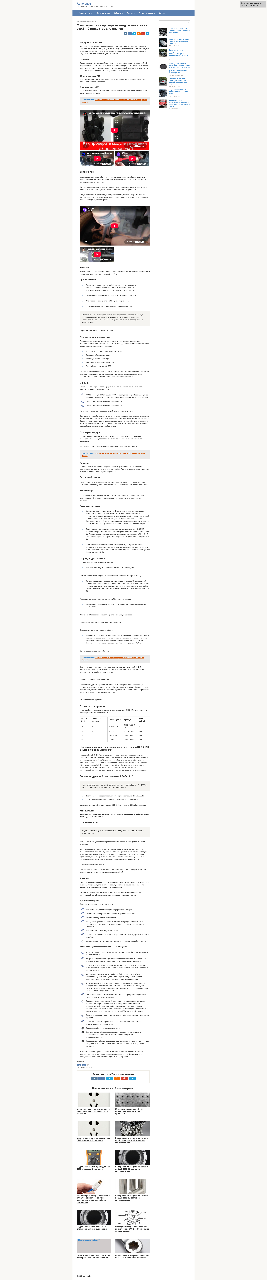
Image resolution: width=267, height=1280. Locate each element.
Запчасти (131, 13)
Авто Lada (84, 3)
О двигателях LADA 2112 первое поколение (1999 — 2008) (179, 92)
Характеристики (103, 13)
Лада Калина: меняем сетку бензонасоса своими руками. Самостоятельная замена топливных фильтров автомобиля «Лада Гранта (179, 68)
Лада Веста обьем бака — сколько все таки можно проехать (179, 41)
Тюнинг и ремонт (86, 13)
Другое (162, 13)
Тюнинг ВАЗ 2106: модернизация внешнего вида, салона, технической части (179, 103)
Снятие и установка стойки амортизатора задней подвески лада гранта (178, 81)
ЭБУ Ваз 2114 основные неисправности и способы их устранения (179, 30)
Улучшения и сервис (147, 13)
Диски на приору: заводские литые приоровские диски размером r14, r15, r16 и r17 (178, 53)
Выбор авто (118, 13)
